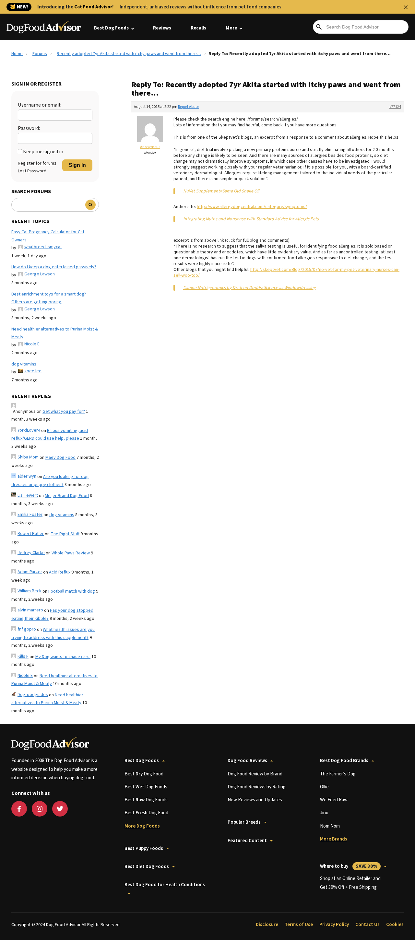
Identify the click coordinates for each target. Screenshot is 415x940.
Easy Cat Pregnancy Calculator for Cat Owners (47, 236)
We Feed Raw (334, 799)
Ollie (324, 786)
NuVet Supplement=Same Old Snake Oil (221, 191)
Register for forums (37, 163)
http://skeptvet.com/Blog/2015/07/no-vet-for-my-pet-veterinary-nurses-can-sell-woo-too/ (286, 272)
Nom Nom (330, 826)
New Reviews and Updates (255, 799)
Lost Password (32, 171)
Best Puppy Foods (143, 848)
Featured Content (247, 840)
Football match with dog (71, 591)
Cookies (395, 924)
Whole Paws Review (71, 553)
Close (405, 7)
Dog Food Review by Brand (255, 774)
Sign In (77, 165)
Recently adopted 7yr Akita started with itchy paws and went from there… (129, 54)
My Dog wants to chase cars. (62, 657)
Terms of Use (299, 924)
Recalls (198, 28)
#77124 (395, 107)
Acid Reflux (59, 572)
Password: (29, 128)
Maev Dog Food (60, 457)
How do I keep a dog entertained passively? (53, 267)
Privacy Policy (334, 924)
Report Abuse (188, 107)
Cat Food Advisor (93, 7)
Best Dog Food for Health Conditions (164, 884)
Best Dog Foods (111, 28)
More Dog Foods (142, 826)
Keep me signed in (43, 151)
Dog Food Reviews (247, 760)
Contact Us (367, 924)
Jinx (324, 812)
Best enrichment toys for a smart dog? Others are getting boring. (48, 298)
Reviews (162, 28)
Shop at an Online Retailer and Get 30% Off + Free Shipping (350, 882)
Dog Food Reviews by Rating (257, 786)
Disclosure (267, 924)
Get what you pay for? (63, 411)
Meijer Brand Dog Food (67, 496)
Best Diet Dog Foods (146, 866)
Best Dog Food (143, 774)
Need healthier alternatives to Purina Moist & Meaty (54, 333)
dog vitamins (23, 364)
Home (17, 54)
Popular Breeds (244, 822)
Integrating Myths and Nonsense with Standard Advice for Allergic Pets (251, 219)
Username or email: (39, 105)
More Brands (333, 839)
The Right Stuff (65, 534)
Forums (39, 54)
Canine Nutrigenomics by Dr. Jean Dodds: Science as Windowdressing (249, 287)
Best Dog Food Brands (344, 760)
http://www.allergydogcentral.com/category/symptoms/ (252, 206)
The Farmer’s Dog (338, 774)
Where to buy (348, 866)
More (231, 28)
